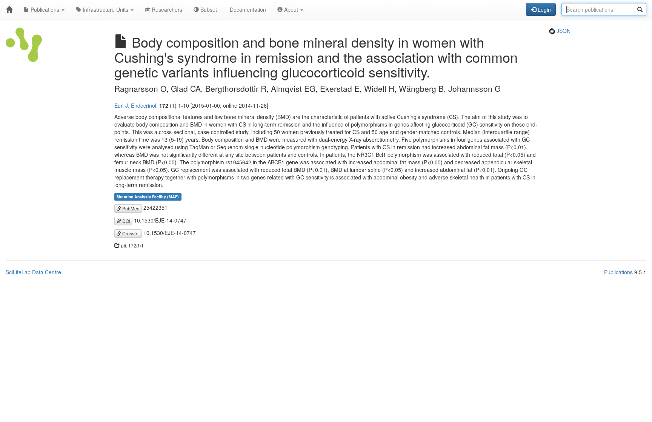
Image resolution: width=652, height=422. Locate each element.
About (291, 9)
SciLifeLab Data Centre (33, 272)
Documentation (247, 9)
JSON (562, 30)
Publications (45, 9)
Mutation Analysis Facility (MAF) (148, 196)
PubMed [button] (130, 208)
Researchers (166, 9)
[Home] (9, 9)
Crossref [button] (130, 233)
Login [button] (543, 9)
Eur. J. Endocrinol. (136, 105)
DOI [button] (125, 221)
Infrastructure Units (105, 9)
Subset (208, 9)
